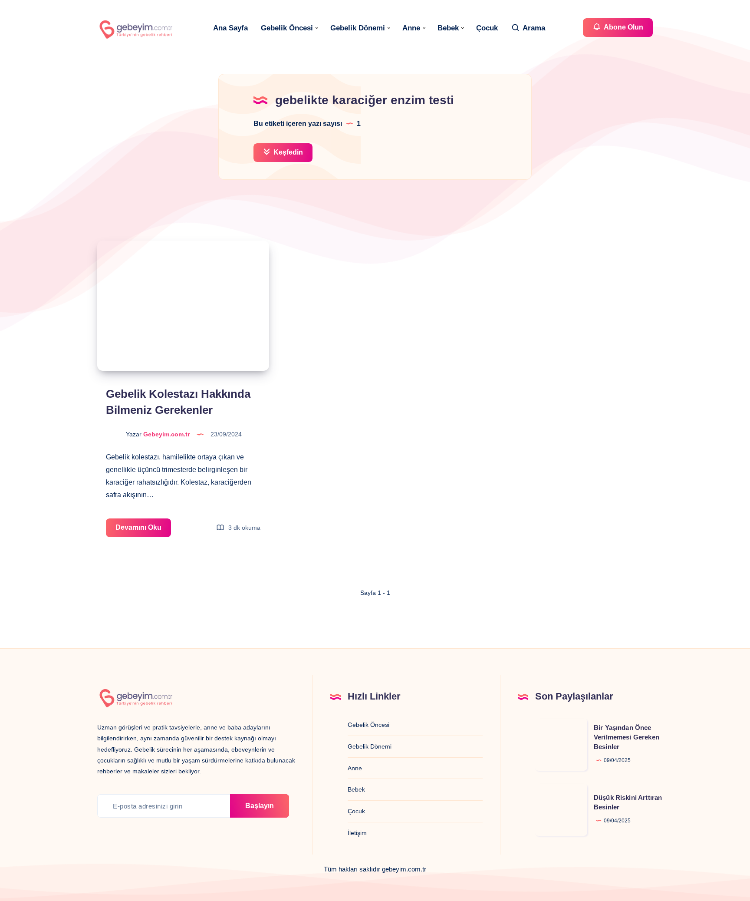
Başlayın (259, 805)
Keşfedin (287, 152)
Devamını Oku (143, 530)
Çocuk (487, 28)
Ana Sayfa (230, 28)
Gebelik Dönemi (357, 28)
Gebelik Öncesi (287, 28)
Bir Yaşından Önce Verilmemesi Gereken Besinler (626, 737)
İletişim (357, 832)
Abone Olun (622, 27)
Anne (411, 28)
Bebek (448, 28)
